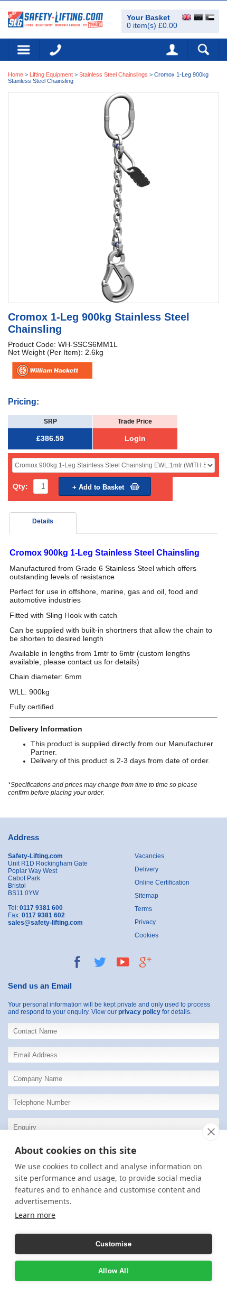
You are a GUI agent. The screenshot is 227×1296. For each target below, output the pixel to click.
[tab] (43, 523)
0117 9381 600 (55, 50)
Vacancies (149, 856)
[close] (211, 1132)
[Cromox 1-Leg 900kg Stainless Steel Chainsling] (113, 197)
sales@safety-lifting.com (45, 922)
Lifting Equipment (51, 74)
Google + (145, 962)
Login (135, 439)
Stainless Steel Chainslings (113, 74)
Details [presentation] (42, 521)
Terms (143, 909)
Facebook (77, 962)
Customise (113, 1244)
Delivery (146, 869)
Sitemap (146, 895)
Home (15, 74)
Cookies (146, 935)
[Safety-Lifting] (55, 19)
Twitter (100, 962)
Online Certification (162, 882)
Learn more (35, 1215)
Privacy (145, 922)
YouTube (123, 962)
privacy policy (139, 1012)
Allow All (113, 1271)
